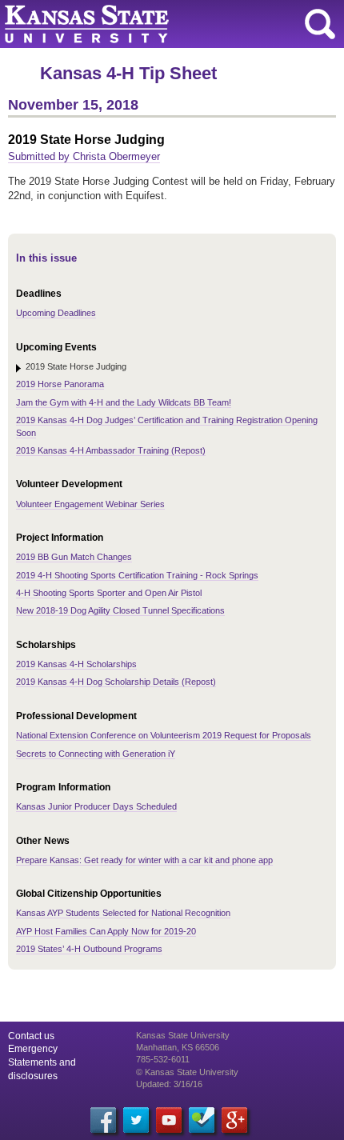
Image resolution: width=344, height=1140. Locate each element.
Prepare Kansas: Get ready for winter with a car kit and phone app (144, 860)
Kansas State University (146, 24)
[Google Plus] (234, 1120)
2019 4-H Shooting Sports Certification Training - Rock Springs (137, 575)
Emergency (33, 1048)
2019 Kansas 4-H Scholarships (76, 664)
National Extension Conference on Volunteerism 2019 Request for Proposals (163, 735)
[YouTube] (169, 1120)
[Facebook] (103, 1120)
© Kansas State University (187, 1072)
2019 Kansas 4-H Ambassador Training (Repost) (111, 450)
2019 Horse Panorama (60, 384)
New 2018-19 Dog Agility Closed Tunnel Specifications (120, 610)
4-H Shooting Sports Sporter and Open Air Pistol (109, 593)
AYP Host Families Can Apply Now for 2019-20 (106, 931)
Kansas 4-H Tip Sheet (128, 73)
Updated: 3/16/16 (169, 1084)
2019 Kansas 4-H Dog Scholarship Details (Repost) (116, 681)
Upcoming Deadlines (56, 313)
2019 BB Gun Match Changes (74, 557)
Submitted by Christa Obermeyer (84, 156)
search (320, 24)
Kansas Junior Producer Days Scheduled (96, 806)
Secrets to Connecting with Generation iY (95, 753)
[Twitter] (136, 1120)
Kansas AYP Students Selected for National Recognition (123, 913)
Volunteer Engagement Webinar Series (90, 504)
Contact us (31, 1036)
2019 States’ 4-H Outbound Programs (89, 949)
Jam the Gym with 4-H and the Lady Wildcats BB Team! (123, 402)
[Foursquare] (201, 1120)
